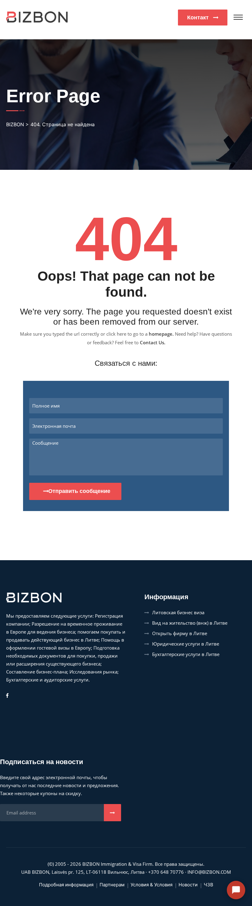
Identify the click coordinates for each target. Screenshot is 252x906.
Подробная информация (66, 885)
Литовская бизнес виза (178, 612)
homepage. (161, 334)
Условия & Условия (151, 885)
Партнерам (112, 885)
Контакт (198, 17)
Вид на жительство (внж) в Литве (189, 623)
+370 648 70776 (166, 872)
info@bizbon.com (209, 872)
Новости (188, 885)
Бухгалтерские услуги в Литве (185, 654)
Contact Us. (152, 342)
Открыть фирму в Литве (179, 633)
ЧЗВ (208, 885)
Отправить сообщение (79, 491)
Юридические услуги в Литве (185, 644)
